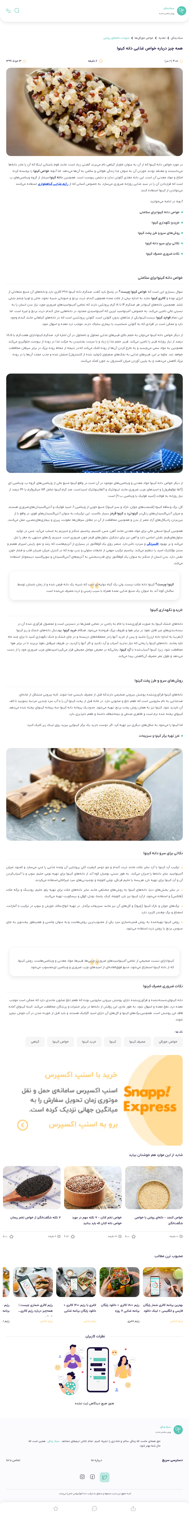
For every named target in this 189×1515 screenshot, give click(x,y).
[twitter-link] (104, 1479)
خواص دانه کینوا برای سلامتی (159, 212)
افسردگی (153, 544)
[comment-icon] (94, 1508)
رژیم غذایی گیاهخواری (53, 184)
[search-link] (17, 11)
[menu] (8, 10)
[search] (17, 11)
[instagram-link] (82, 1478)
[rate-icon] (55, 1508)
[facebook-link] (92, 1478)
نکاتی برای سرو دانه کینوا (162, 243)
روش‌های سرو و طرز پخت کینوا (159, 233)
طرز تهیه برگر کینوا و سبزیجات (159, 736)
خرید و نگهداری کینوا (166, 223)
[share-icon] (133, 1508)
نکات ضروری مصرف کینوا (163, 254)
